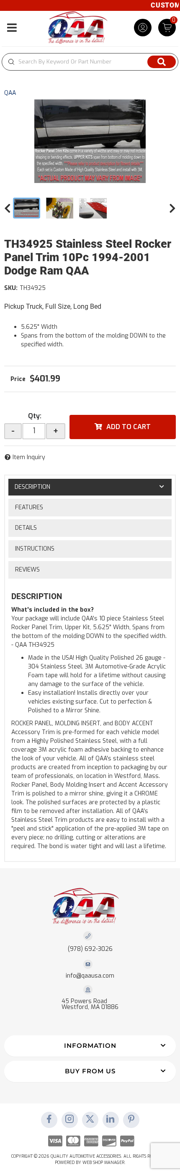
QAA (10, 93)
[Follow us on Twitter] (90, 1119)
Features (29, 507)
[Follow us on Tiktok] (110, 1119)
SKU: (11, 288)
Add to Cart (128, 426)
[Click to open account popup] (143, 27)
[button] (90, 62)
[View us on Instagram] (69, 1119)
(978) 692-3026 (90, 949)
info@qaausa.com (90, 976)
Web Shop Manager (103, 1162)
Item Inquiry (29, 457)
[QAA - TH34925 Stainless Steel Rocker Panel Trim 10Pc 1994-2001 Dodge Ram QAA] (90, 141)
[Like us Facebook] (49, 1119)
